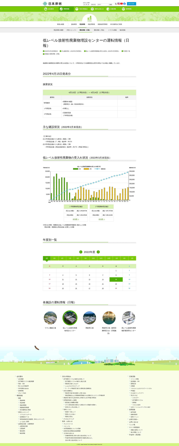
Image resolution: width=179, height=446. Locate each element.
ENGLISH (93, 4)
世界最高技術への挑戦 (70, 400)
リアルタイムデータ (26, 414)
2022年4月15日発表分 (51, 51)
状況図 (75, 219)
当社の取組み (83, 9)
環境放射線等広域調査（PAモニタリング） (32, 419)
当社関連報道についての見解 (72, 428)
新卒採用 (133, 412)
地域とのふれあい (70, 414)
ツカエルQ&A (136, 405)
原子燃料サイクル (137, 400)
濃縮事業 (74, 24)
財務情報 (20, 390)
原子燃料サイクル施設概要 (26, 381)
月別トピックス (71, 30)
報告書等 (22, 431)
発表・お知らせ (67, 421)
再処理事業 (91, 24)
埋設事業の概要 (58, 30)
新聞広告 (133, 383)
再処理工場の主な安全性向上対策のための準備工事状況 (80, 397)
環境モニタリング (23, 412)
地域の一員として (70, 412)
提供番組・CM (135, 381)
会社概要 (20, 379)
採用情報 (128, 9)
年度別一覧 (126, 51)
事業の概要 (60, 24)
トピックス (67, 426)
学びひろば (134, 395)
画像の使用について (137, 430)
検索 (111, 4)
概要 (19, 398)
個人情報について (136, 432)
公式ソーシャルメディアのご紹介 (140, 407)
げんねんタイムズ (69, 419)
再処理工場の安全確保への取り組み (75, 393)
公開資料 (22, 428)
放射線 (134, 402)
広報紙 (133, 386)
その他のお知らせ (69, 433)
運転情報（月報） (99, 30)
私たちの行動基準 (23, 386)
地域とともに (67, 409)
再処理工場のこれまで (71, 383)
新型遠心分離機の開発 (71, 402)
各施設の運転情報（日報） (52, 54)
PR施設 (133, 390)
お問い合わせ (133, 422)
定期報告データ (24, 417)
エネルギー (135, 397)
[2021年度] (80, 251)
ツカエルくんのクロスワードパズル (141, 388)
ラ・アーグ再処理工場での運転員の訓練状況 (78, 388)
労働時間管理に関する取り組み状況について (78, 435)
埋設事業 (82, 24)
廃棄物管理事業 (102, 24)
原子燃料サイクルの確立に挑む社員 (75, 381)
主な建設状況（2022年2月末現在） (72, 51)
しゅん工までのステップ (72, 386)
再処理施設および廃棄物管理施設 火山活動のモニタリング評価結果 (85, 395)
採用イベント (135, 417)
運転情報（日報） (85, 30)
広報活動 (113, 9)
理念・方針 (21, 383)
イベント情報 (135, 379)
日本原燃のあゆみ (23, 388)
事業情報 (66, 9)
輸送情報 (122, 30)
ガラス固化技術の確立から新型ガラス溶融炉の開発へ (80, 405)
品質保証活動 (24, 426)
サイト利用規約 (134, 427)
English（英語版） (135, 434)
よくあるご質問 (24, 421)
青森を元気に (69, 416)
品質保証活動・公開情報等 (26, 424)
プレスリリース (68, 424)
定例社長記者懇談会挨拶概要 (72, 431)
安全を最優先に (68, 390)
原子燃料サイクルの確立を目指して (74, 379)
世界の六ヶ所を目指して (72, 407)
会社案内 (51, 9)
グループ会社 (22, 393)
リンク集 (132, 424)
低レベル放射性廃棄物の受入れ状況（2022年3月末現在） (103, 51)
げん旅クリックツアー (137, 393)
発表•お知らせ (99, 9)
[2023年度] (98, 251)
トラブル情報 (112, 30)
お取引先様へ (131, 3)
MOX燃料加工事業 (116, 24)
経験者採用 (134, 414)
